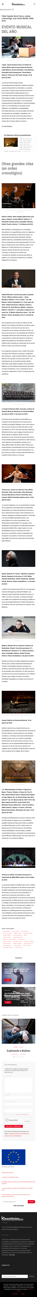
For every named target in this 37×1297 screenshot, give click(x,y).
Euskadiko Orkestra (29, 941)
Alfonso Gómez (7, 935)
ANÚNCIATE (6, 1265)
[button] (14, 1057)
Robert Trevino (17, 933)
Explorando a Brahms (18, 1051)
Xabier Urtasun (7, 943)
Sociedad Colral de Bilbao (10, 939)
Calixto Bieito (15, 931)
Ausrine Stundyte (28, 943)
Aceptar (15, 1293)
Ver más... (12, 1255)
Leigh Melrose (6, 931)
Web (5, 1108)
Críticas (21, 1047)
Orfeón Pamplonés (18, 937)
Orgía (25, 935)
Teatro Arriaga (27, 945)
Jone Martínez (17, 945)
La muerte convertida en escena (10, 1177)
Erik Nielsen (22, 939)
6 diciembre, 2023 (8, 975)
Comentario (7, 1076)
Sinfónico (16, 1047)
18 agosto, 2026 (14, 1054)
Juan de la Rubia (8, 933)
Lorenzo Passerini (28, 933)
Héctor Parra (25, 931)
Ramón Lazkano (7, 941)
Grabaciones (7, 966)
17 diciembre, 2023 (8, 998)
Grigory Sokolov (8, 945)
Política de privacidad (22, 1114)
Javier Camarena (18, 935)
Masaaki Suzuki (7, 937)
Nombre (6, 1095)
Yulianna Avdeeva (18, 941)
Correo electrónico (9, 1101)
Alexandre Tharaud (8, 947)
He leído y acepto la (17, 1114)
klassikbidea (18, 958)
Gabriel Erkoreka (18, 943)
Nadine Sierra (19, 947)
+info (23, 1293)
